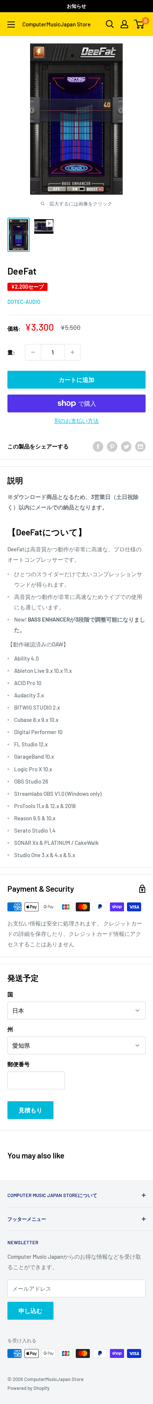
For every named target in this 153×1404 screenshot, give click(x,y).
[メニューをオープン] (11, 24)
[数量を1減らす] (33, 352)
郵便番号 (18, 1064)
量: (11, 352)
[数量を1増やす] (72, 352)
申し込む (30, 1310)
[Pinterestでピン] (112, 446)
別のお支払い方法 (76, 420)
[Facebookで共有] (98, 446)
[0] (139, 24)
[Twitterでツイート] (126, 446)
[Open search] (110, 24)
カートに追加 (76, 379)
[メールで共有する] (140, 446)
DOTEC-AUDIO (23, 302)
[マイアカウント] (124, 24)
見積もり (30, 1109)
